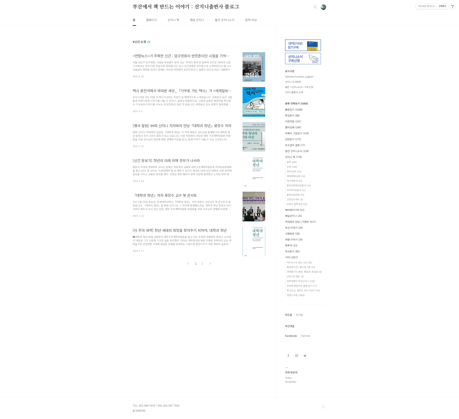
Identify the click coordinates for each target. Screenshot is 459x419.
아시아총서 (294, 180)
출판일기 (294, 109)
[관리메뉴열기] (452, 6)
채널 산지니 (197, 20)
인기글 (299, 314)
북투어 (291, 245)
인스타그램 (296, 355)
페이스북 (288, 355)
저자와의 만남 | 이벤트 (300, 222)
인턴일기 (293, 139)
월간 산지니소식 (224, 20)
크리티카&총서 (296, 190)
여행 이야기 (294, 239)
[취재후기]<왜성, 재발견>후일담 (304, 271)
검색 (315, 7)
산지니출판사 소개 (294, 92)
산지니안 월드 (295, 276)
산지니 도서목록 (293, 81)
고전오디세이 (295, 199)
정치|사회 (294, 171)
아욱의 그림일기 (297, 133)
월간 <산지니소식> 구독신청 (299, 87)
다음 (210, 263)
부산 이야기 (294, 227)
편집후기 (292, 115)
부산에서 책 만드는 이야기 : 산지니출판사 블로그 (186, 7)
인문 (292, 166)
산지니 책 (173, 20)
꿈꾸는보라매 (295, 194)
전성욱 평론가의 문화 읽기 (302, 285)
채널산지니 (293, 216)
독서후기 (292, 251)
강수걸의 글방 (295, 145)
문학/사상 (251, 20)
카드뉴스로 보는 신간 (299, 262)
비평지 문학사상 (297, 204)
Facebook (291, 335)
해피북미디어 (294, 210)
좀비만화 (293, 127)
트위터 (305, 355)
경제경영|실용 (296, 176)
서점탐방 (292, 233)
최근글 (288, 314)
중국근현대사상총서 (299, 185)
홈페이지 (151, 20)
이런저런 (293, 121)
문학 (292, 162)
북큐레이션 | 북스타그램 (301, 267)
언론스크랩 (296, 295)
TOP (323, 407)
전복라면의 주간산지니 (301, 281)
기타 (291, 257)
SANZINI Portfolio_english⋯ (300, 76)
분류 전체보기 (296, 103)
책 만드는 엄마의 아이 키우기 (303, 290)
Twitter (305, 335)
